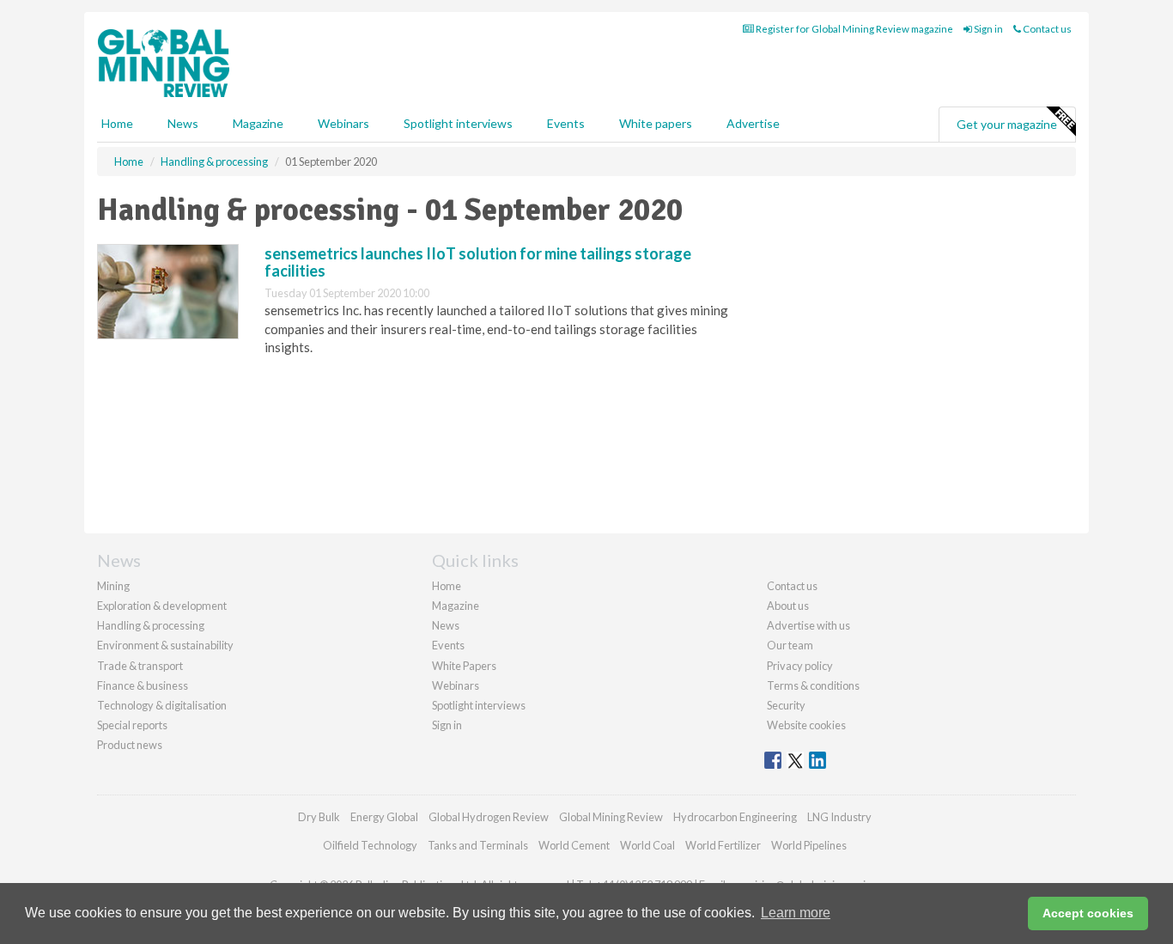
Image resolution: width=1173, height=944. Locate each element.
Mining (113, 586)
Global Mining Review (611, 817)
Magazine (258, 123)
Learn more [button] (795, 912)
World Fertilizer (723, 845)
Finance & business (142, 685)
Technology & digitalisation (162, 705)
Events (566, 123)
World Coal (647, 845)
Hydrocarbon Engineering (735, 817)
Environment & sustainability (165, 645)
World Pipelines (809, 845)
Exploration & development (162, 605)
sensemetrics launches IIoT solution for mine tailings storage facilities (477, 262)
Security (786, 705)
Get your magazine (1007, 124)
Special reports (132, 725)
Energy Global (384, 817)
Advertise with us (808, 625)
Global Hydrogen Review (488, 817)
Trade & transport (140, 666)
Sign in (987, 28)
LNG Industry (839, 817)
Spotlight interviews (458, 123)
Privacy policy (800, 666)
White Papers (464, 666)
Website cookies (806, 725)
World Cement (574, 845)
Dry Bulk (319, 817)
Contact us (1046, 28)
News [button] (182, 123)
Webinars (343, 123)
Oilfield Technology (370, 845)
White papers (655, 123)
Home (117, 123)
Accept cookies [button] (1087, 913)
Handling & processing (150, 625)
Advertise (753, 123)
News (445, 625)
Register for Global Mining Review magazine (853, 28)
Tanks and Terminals (478, 845)
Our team (790, 645)
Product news (129, 745)
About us (788, 605)
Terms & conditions (813, 685)
